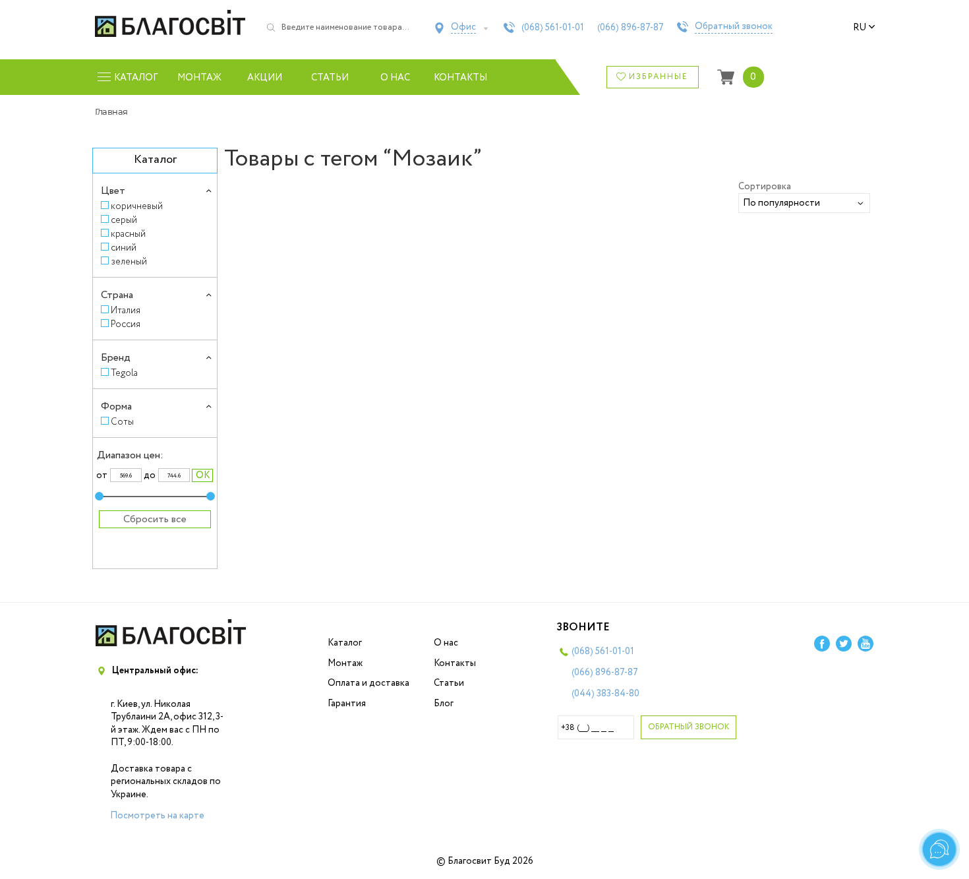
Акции (264, 77)
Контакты (460, 77)
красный (128, 234)
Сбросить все (155, 519)
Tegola (124, 373)
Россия (125, 324)
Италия (125, 310)
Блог (444, 703)
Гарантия (347, 703)
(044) (605, 693)
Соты (122, 422)
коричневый (137, 206)
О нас (395, 77)
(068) (552, 28)
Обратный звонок (734, 27)
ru (859, 28)
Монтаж (199, 77)
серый (124, 220)
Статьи (330, 77)
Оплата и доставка (368, 683)
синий (123, 248)
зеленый (129, 261)
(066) (630, 28)
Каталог (345, 643)
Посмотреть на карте (157, 815)
